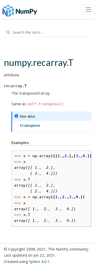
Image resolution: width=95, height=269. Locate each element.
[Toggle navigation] (88, 9)
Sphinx (34, 261)
